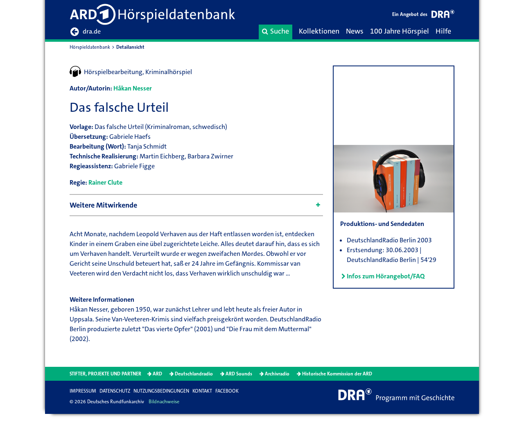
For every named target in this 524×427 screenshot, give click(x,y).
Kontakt (202, 391)
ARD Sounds (239, 374)
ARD (157, 374)
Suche (279, 31)
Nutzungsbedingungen (161, 391)
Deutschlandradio (194, 374)
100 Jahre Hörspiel (399, 31)
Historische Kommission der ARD (337, 374)
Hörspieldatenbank (90, 47)
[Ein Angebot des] (442, 15)
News (355, 31)
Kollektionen (319, 31)
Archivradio (277, 374)
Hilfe (443, 31)
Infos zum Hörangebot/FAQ (386, 276)
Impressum (83, 391)
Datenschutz (114, 391)
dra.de (92, 31)
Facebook (227, 391)
